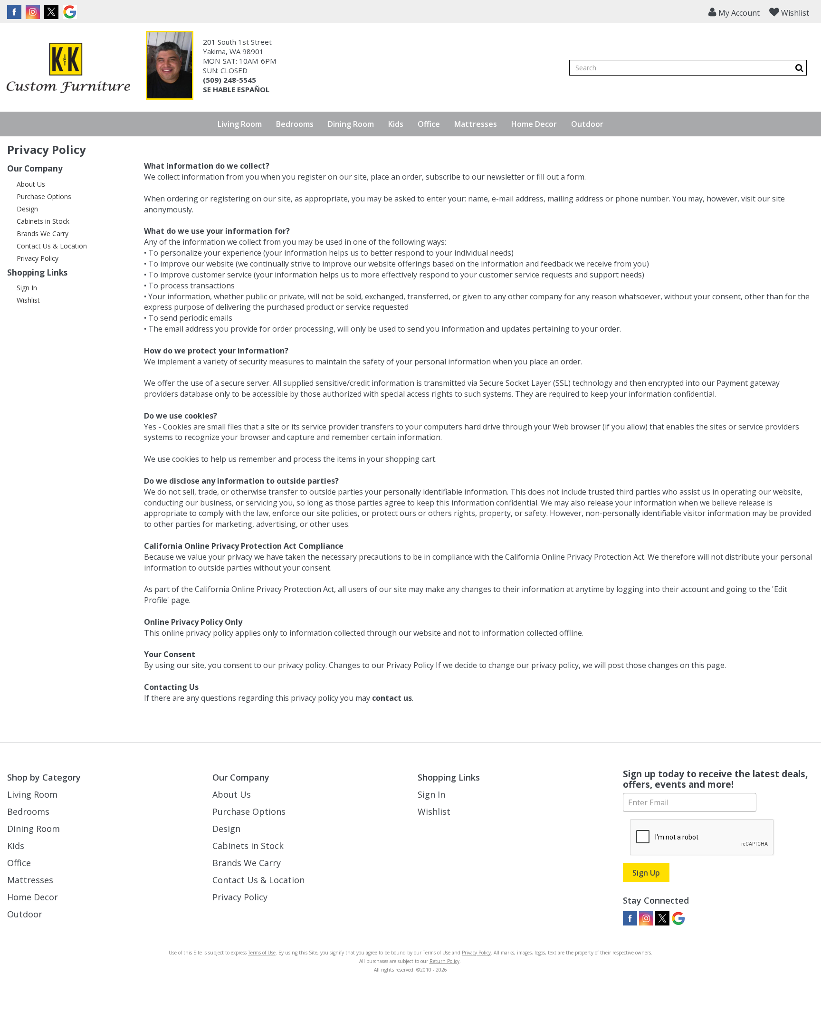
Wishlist (28, 300)
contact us (392, 698)
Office (429, 124)
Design (27, 208)
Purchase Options (44, 196)
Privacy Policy (37, 258)
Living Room (240, 124)
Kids (395, 124)
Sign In (27, 287)
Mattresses (475, 124)
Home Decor (534, 124)
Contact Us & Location (52, 245)
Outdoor (587, 124)
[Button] (799, 68)
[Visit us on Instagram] (34, 12)
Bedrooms (295, 124)
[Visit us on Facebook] (15, 12)
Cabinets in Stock (43, 221)
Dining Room (351, 124)
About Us (31, 184)
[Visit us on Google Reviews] (71, 12)
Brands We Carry (42, 233)
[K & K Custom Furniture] (68, 67)
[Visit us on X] (52, 12)
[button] (734, 11)
